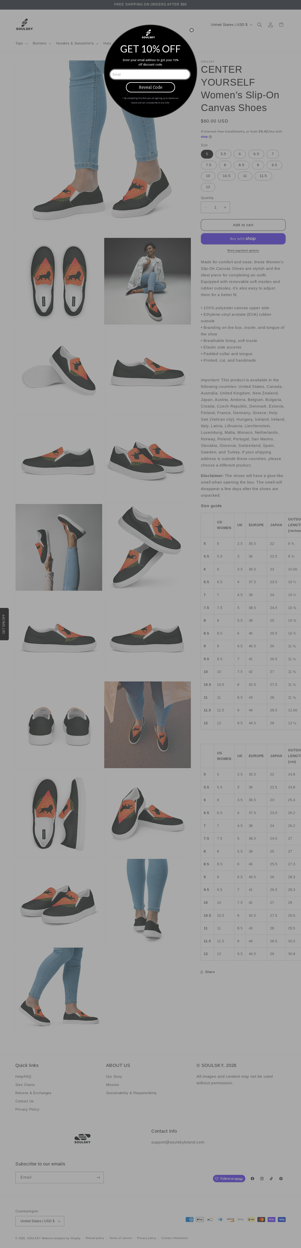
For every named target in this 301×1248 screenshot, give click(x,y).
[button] (191, 30)
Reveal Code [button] (150, 87)
